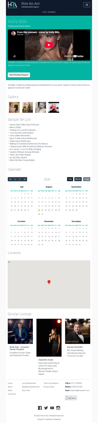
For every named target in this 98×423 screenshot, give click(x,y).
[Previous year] (10, 179)
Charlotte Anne (45, 359)
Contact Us (12, 394)
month (78, 179)
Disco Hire (26, 390)
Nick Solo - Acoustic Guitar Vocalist (19, 348)
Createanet (57, 419)
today (86, 179)
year (70, 179)
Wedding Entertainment (30, 387)
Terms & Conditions (51, 383)
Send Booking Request (18, 75)
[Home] (24, 5)
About (10, 387)
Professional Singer (16, 26)
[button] (87, 4)
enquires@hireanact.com (79, 390)
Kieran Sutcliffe (75, 347)
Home (10, 383)
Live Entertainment (29, 383)
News (10, 390)
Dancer (27, 26)
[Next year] (19, 179)
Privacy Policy (49, 387)
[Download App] (71, 398)
